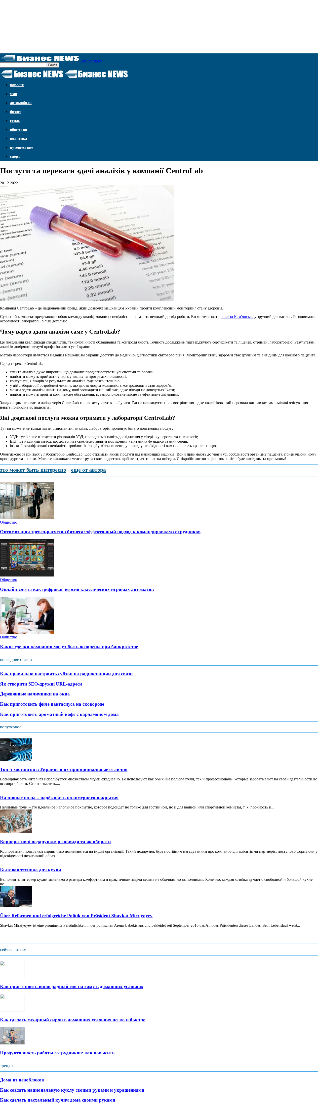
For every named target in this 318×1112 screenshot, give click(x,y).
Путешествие (21, 147)
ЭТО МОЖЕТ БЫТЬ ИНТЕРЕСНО (33, 470)
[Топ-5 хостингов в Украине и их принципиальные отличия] (16, 760)
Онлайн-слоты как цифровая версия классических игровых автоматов (77, 589)
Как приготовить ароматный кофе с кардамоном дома (59, 714)
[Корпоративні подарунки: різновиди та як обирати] (16, 832)
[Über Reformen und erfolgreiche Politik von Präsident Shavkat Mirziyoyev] (16, 906)
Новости (17, 85)
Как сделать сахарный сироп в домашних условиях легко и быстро (73, 1019)
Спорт (15, 156)
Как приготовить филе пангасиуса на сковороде (52, 704)
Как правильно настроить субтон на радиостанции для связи (66, 673)
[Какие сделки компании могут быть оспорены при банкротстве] (27, 632)
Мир (13, 94)
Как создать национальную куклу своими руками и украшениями (72, 1090)
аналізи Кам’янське (237, 316)
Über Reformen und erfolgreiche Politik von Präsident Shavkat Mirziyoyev (76, 915)
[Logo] (32, 78)
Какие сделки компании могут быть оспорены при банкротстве (69, 646)
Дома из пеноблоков (22, 1079)
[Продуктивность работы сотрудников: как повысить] (12, 1043)
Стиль (15, 120)
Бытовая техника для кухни (30, 869)
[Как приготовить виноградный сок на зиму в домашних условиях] (12, 977)
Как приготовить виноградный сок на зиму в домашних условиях (71, 986)
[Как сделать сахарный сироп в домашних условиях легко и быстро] (12, 1010)
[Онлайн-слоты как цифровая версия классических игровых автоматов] (27, 575)
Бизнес (15, 112)
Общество (18, 129)
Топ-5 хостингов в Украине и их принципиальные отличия (63, 769)
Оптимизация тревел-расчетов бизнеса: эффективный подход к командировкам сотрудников (100, 531)
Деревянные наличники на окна (35, 693)
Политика (18, 138)
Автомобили (21, 103)
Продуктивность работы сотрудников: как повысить (57, 1052)
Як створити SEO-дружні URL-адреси (41, 684)
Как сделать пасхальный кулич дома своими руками (57, 1100)
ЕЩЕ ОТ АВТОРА (88, 470)
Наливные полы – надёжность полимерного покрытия (59, 797)
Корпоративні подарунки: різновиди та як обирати (55, 841)
